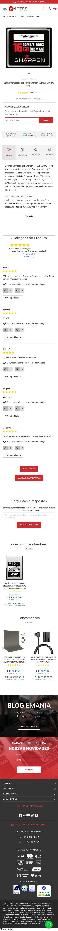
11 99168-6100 (31, 841)
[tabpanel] (29, 51)
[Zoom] (29, 51)
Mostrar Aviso (6, 929)
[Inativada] (16, 889)
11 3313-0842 (31, 837)
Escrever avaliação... (29, 478)
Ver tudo (29, 548)
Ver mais (29, 216)
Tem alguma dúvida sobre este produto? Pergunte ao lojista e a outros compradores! (29, 509)
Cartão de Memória (40, 169)
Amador (27, 257)
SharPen (25, 79)
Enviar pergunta (29, 524)
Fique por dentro (29, 726)
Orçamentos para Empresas (31, 824)
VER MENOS (29, 468)
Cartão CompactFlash (15, 166)
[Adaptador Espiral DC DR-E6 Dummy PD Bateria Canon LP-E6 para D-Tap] (43, 642)
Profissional (28, 254)
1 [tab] (29, 74)
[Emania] (18, 8)
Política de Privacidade (29, 806)
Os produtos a (31, 2)
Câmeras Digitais (15, 176)
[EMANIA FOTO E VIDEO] (4, 17)
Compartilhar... (13, 298)
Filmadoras (28, 176)
